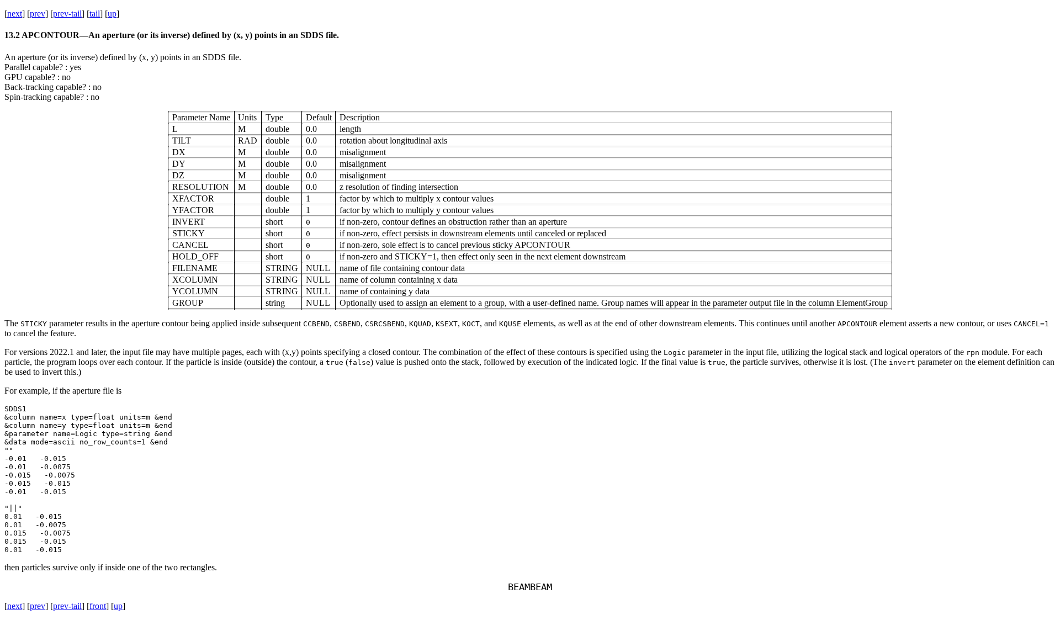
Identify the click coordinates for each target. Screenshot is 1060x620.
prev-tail (67, 13)
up (112, 13)
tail (94, 13)
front (97, 606)
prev (37, 13)
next (14, 13)
